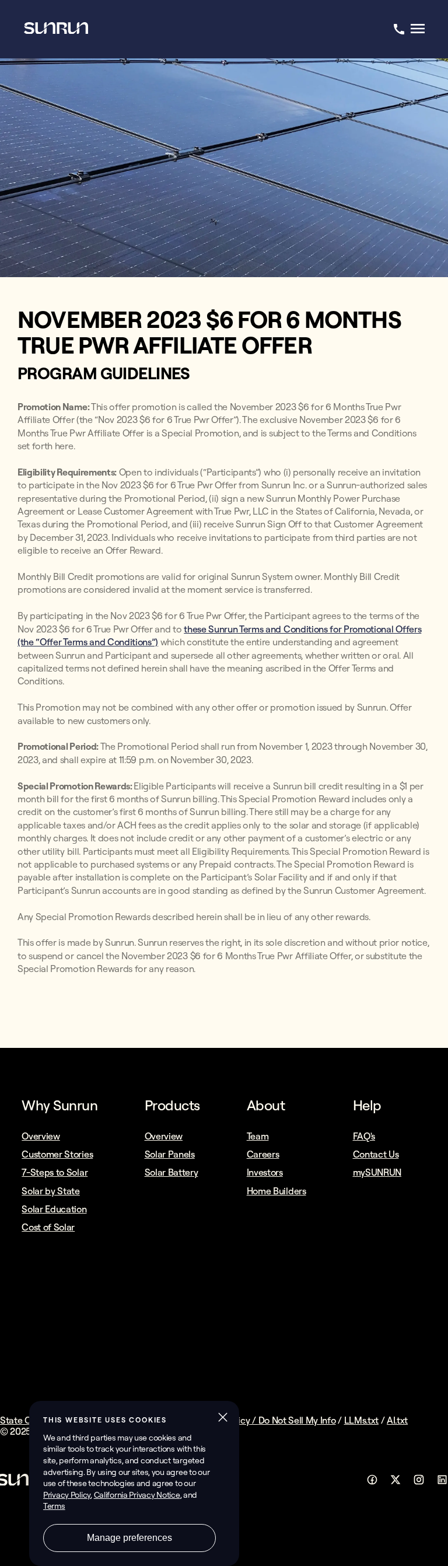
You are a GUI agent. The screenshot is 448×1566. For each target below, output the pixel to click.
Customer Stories (57, 1154)
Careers (263, 1154)
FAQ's (364, 1136)
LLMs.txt (361, 1420)
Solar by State (51, 1191)
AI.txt (397, 1420)
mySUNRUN (377, 1172)
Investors (265, 1172)
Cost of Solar (48, 1227)
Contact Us (376, 1154)
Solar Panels (170, 1154)
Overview (41, 1136)
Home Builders (276, 1191)
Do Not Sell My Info (297, 1420)
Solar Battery (171, 1172)
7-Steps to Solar (55, 1172)
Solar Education (54, 1209)
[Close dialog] (438, 1556)
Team (258, 1136)
